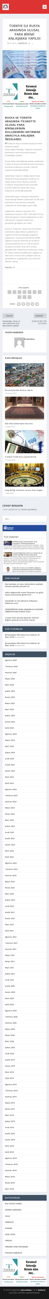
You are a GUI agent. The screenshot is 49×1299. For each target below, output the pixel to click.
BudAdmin (29, 339)
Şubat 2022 (10, 900)
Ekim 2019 (9, 1072)
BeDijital (41, 1290)
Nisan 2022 (10, 887)
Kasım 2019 (10, 1066)
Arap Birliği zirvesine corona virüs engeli (23, 490)
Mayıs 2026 (10, 678)
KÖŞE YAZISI (10, 1234)
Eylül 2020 (9, 1004)
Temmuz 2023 (11, 795)
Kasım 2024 (10, 722)
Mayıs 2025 (10, 703)
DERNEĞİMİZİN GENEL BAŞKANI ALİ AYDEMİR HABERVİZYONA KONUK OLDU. (24, 610)
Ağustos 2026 (11, 660)
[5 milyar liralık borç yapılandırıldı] (24, 441)
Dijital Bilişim (26, 1290)
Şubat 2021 (10, 974)
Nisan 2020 (10, 1035)
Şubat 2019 (10, 1121)
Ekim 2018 (9, 1146)
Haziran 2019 (10, 1096)
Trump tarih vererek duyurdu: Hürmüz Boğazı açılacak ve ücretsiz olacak (22, 619)
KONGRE (8, 1228)
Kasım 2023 (10, 771)
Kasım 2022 (10, 845)
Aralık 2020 (10, 986)
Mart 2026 (9, 685)
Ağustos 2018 (11, 1158)
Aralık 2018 (10, 1133)
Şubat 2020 (10, 1047)
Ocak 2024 (9, 758)
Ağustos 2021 (11, 937)
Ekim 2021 (9, 924)
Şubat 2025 (10, 715)
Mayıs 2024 (10, 740)
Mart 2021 (9, 967)
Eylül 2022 (9, 857)
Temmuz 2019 (11, 1090)
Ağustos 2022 (11, 863)
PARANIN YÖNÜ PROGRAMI (16, 1247)
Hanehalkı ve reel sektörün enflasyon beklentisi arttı (21, 602)
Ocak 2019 (9, 1127)
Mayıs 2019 (10, 1103)
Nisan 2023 (10, 814)
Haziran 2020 (10, 1023)
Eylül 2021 (9, 930)
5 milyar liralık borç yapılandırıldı (20, 457)
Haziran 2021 (10, 949)
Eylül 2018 (9, 1152)
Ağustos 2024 (11, 734)
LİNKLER (8, 1240)
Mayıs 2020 (10, 1029)
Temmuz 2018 (11, 1164)
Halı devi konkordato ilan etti (19, 423)
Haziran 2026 (10, 672)
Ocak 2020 (9, 1053)
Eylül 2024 (9, 728)
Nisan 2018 (10, 1183)
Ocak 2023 (9, 832)
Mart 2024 (9, 746)
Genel (7, 1216)
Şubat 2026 (10, 691)
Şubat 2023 (10, 826)
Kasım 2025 (10, 697)
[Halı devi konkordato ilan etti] (24, 408)
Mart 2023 (9, 820)
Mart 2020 (9, 1041)
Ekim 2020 (9, 998)
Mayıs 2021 (10, 955)
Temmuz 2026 (11, 666)
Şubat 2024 (10, 752)
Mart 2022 (9, 894)
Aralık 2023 (10, 765)
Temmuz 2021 (11, 943)
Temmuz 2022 (11, 869)
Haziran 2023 (10, 801)
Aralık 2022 (10, 838)
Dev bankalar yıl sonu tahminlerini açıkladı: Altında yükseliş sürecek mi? (24, 585)
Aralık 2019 (10, 1060)
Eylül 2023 (9, 783)
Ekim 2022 (9, 851)
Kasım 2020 (10, 992)
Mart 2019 (9, 1115)
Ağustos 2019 (11, 1084)
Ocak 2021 (9, 980)
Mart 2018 (9, 1189)
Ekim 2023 (9, 777)
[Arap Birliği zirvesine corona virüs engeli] (24, 475)
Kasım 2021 (10, 918)
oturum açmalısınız (29, 509)
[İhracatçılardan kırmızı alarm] (24, 375)
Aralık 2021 (10, 912)
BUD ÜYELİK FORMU (13, 1203)
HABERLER (22, 43)
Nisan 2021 (10, 961)
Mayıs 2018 (10, 1176)
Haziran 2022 (10, 875)
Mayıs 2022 (10, 881)
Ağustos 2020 (11, 1010)
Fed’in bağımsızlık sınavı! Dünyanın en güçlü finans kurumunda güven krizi (24, 593)
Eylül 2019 (9, 1078)
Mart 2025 (9, 709)
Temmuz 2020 (11, 1017)
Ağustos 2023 (11, 789)
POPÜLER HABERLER (13, 1253)
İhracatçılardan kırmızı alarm (19, 390)
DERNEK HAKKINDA (13, 1210)
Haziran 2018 (10, 1170)
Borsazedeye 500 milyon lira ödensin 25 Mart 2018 (22, 636)
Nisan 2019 (10, 1109)
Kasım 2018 (10, 1139)
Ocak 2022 (9, 906)
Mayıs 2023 (10, 808)
